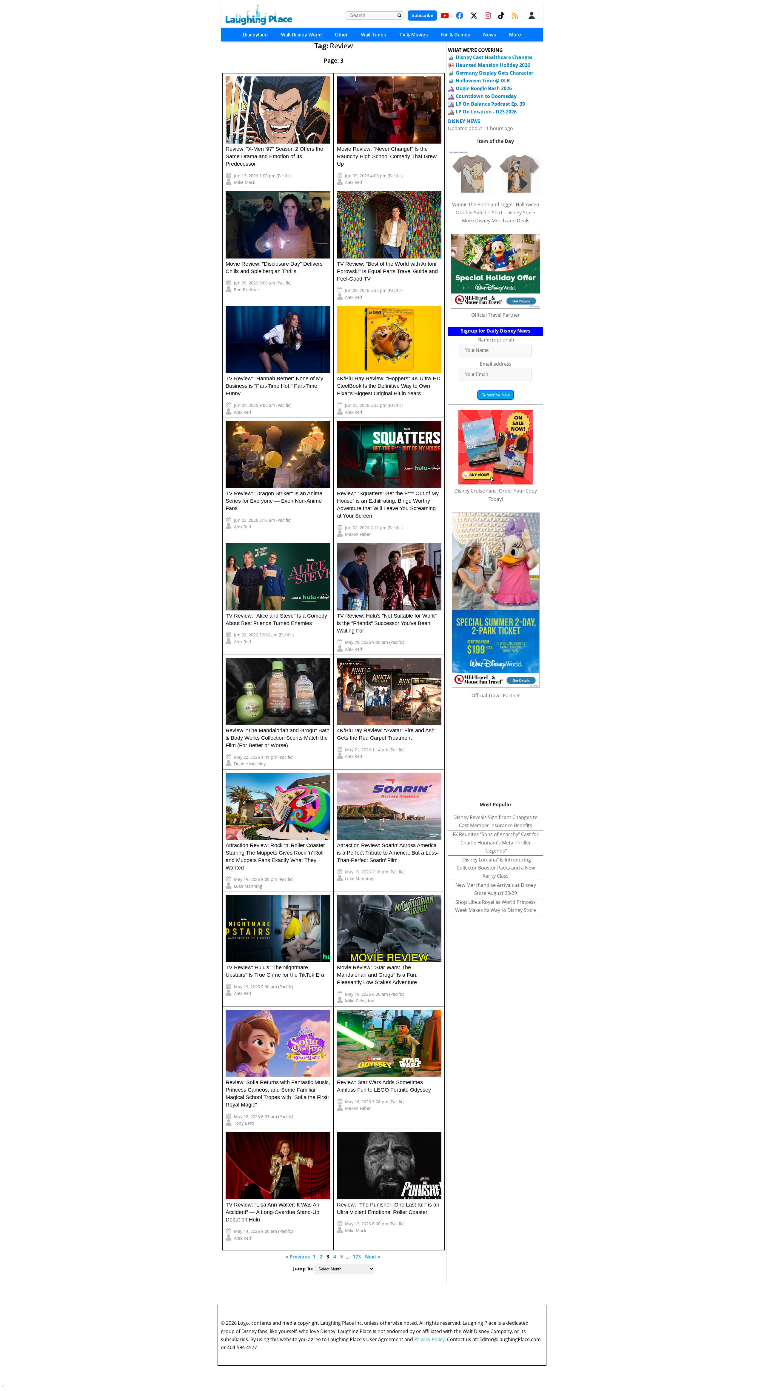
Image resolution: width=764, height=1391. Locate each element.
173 (357, 1256)
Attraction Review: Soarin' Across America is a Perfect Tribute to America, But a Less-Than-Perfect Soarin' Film (388, 852)
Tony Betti (244, 1123)
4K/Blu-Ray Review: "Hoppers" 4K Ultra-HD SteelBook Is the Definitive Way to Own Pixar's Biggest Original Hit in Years (388, 386)
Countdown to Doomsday (486, 96)
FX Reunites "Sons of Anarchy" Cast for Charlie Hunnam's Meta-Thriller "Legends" (496, 842)
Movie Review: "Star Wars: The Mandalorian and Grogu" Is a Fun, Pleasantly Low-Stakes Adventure (377, 974)
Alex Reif (353, 182)
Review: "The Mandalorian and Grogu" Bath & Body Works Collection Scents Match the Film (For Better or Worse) (277, 737)
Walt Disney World (301, 35)
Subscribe (422, 15)
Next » (373, 1256)
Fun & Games (455, 35)
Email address (496, 364)
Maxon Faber (358, 534)
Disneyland (255, 35)
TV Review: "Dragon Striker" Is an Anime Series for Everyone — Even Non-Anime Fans (274, 500)
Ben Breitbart (247, 290)
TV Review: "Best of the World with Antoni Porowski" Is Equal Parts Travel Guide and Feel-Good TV (387, 271)
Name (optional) (496, 339)
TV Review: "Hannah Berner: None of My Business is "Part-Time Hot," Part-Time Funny (274, 386)
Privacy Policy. (430, 1339)
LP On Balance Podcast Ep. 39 (490, 104)
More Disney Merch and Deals (495, 220)
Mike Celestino (359, 1001)
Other (341, 35)
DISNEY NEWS (464, 121)
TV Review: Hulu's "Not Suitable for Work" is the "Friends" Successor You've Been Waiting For (387, 623)
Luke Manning (248, 886)
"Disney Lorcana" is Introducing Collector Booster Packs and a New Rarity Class (496, 867)
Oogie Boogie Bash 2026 (484, 88)
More (515, 35)
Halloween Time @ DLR (483, 80)
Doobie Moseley (250, 764)
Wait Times (373, 35)
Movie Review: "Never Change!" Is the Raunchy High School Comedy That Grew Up (387, 156)
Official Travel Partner (495, 315)
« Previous (297, 1256)
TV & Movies (413, 35)
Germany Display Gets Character (494, 73)
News (489, 35)
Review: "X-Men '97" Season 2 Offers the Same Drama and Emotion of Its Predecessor (274, 156)
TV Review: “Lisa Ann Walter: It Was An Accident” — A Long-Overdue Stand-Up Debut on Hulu (272, 1212)
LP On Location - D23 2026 (486, 111)
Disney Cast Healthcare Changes (494, 57)
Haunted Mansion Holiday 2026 (493, 65)
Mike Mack (244, 182)
